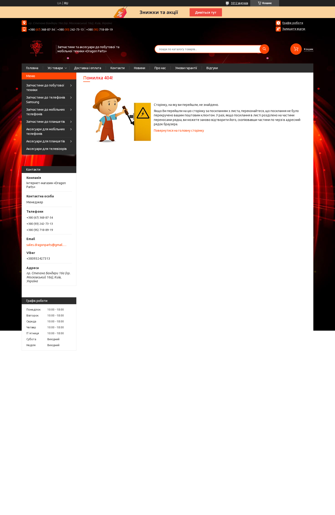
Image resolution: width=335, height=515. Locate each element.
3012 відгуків (239, 3)
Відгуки (212, 68)
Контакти (118, 68)
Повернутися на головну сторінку (179, 130)
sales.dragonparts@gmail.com (46, 245)
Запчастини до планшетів (45, 121)
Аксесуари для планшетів (45, 141)
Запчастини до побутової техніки (45, 88)
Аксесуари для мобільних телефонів (45, 131)
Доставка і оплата (87, 68)
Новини (139, 68)
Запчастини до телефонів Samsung (45, 100)
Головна (32, 68)
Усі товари (55, 68)
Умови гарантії (186, 68)
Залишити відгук (293, 28)
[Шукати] (264, 49)
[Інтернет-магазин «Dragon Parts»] (37, 48)
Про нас (160, 68)
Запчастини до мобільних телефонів (45, 112)
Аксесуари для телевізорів (46, 149)
